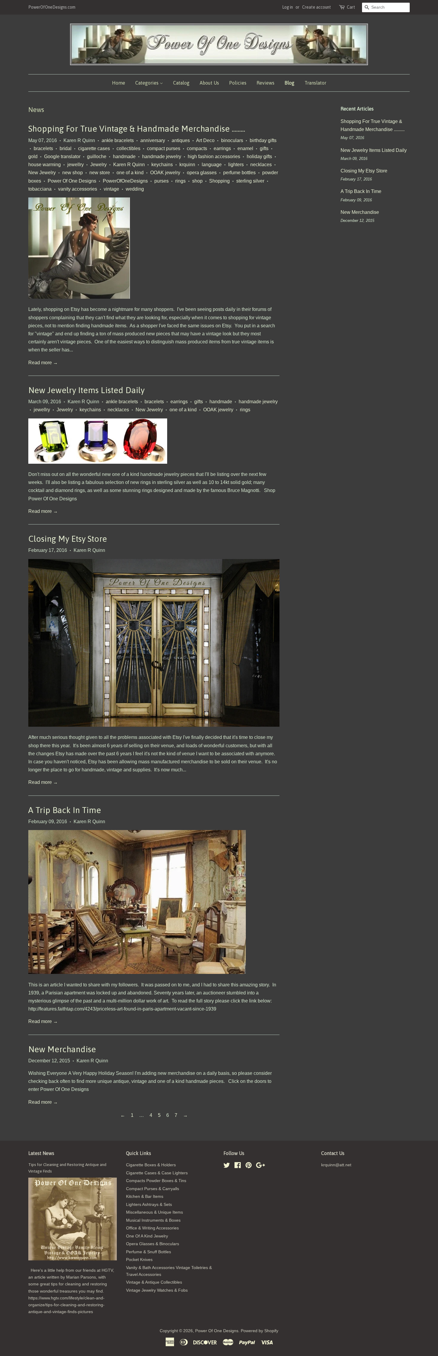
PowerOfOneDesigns (125, 180)
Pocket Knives (139, 1259)
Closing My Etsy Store (67, 539)
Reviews (265, 82)
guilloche (96, 156)
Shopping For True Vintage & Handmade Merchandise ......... (136, 128)
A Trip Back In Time (64, 810)
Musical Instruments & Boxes (153, 1220)
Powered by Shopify (259, 1331)
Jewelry (98, 164)
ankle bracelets (118, 140)
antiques (181, 140)
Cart (351, 7)
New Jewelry (42, 172)
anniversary (152, 140)
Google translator (62, 156)
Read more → (43, 362)
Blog (289, 82)
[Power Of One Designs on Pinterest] (248, 1166)
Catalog (181, 82)
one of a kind (130, 172)
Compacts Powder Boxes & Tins (156, 1180)
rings (180, 180)
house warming (44, 164)
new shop (72, 172)
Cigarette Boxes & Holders (151, 1165)
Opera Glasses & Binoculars (152, 1244)
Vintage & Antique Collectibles (154, 1282)
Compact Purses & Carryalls (152, 1189)
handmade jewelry (161, 156)
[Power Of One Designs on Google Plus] (260, 1166)
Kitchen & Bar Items (144, 1196)
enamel (245, 148)
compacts (197, 148)
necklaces (261, 164)
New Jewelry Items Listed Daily (86, 390)
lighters (236, 164)
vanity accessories (77, 189)
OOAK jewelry (165, 172)
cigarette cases (94, 148)
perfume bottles (239, 172)
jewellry (75, 164)
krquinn (187, 164)
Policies (237, 82)
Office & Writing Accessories (152, 1228)
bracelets (43, 148)
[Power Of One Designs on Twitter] (226, 1166)
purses (161, 180)
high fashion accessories (214, 156)
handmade (124, 156)
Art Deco (205, 140)
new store (99, 172)
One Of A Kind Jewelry (147, 1236)
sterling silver (250, 180)
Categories (147, 82)
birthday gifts (263, 140)
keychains (162, 164)
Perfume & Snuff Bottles (148, 1252)
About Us (209, 82)
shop (197, 180)
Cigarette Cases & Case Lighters (157, 1173)
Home (118, 82)
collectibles (128, 148)
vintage (111, 189)
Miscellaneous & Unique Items (154, 1212)
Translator (315, 82)
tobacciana (40, 189)
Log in (287, 7)
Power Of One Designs (72, 180)
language (212, 164)
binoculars (232, 140)
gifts (264, 148)
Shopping (219, 180)
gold (33, 156)
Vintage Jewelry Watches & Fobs (157, 1290)
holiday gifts (259, 156)
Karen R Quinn (129, 164)
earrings (222, 148)
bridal (66, 148)
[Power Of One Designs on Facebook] (237, 1166)
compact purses (163, 148)
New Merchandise (62, 1049)
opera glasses (202, 172)
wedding (135, 189)
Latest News (41, 1153)
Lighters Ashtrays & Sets (149, 1204)
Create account (316, 7)
